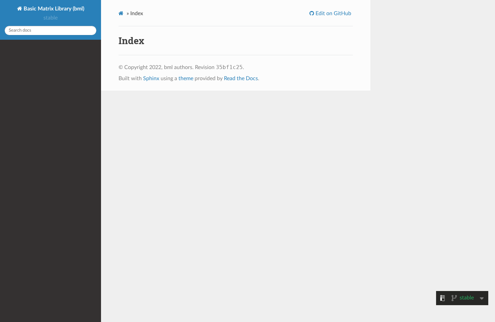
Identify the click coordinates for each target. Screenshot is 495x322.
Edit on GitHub (332, 13)
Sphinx (151, 78)
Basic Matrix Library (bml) (53, 8)
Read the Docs (241, 78)
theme (185, 78)
